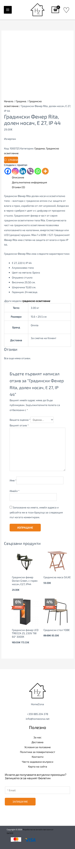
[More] (45, 171)
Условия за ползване (37, 747)
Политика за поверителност (37, 751)
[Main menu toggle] (8, 10)
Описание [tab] (18, 177)
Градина (21, 101)
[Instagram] (15, 171)
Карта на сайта (37, 766)
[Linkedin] (22, 171)
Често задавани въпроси (37, 761)
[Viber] (30, 171)
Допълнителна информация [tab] (29, 182)
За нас (37, 737)
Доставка (37, 742)
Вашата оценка (20, 419)
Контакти (37, 756)
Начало (8, 101)
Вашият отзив (19, 425)
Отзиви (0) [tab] (18, 187)
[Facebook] (7, 171)
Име (13, 480)
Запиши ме (20, 801)
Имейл (14, 490)
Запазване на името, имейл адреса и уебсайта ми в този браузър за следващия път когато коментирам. (36, 512)
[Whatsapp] (37, 171)
